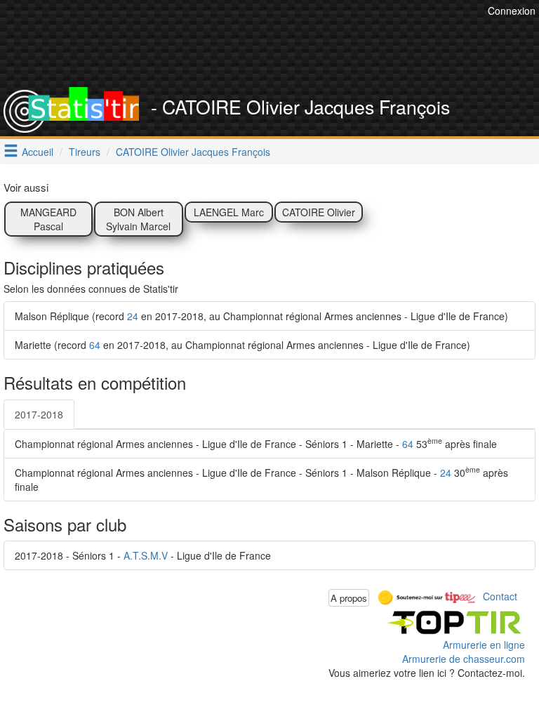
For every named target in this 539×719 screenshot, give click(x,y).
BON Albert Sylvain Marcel (138, 219)
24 (132, 316)
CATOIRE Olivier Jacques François (193, 152)
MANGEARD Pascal (48, 219)
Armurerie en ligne (484, 645)
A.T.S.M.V (146, 555)
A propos (349, 598)
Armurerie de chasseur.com (463, 659)
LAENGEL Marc (229, 212)
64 (94, 345)
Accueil (37, 152)
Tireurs (84, 152)
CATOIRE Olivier (318, 212)
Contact (500, 596)
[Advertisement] (280, 52)
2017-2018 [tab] (39, 414)
